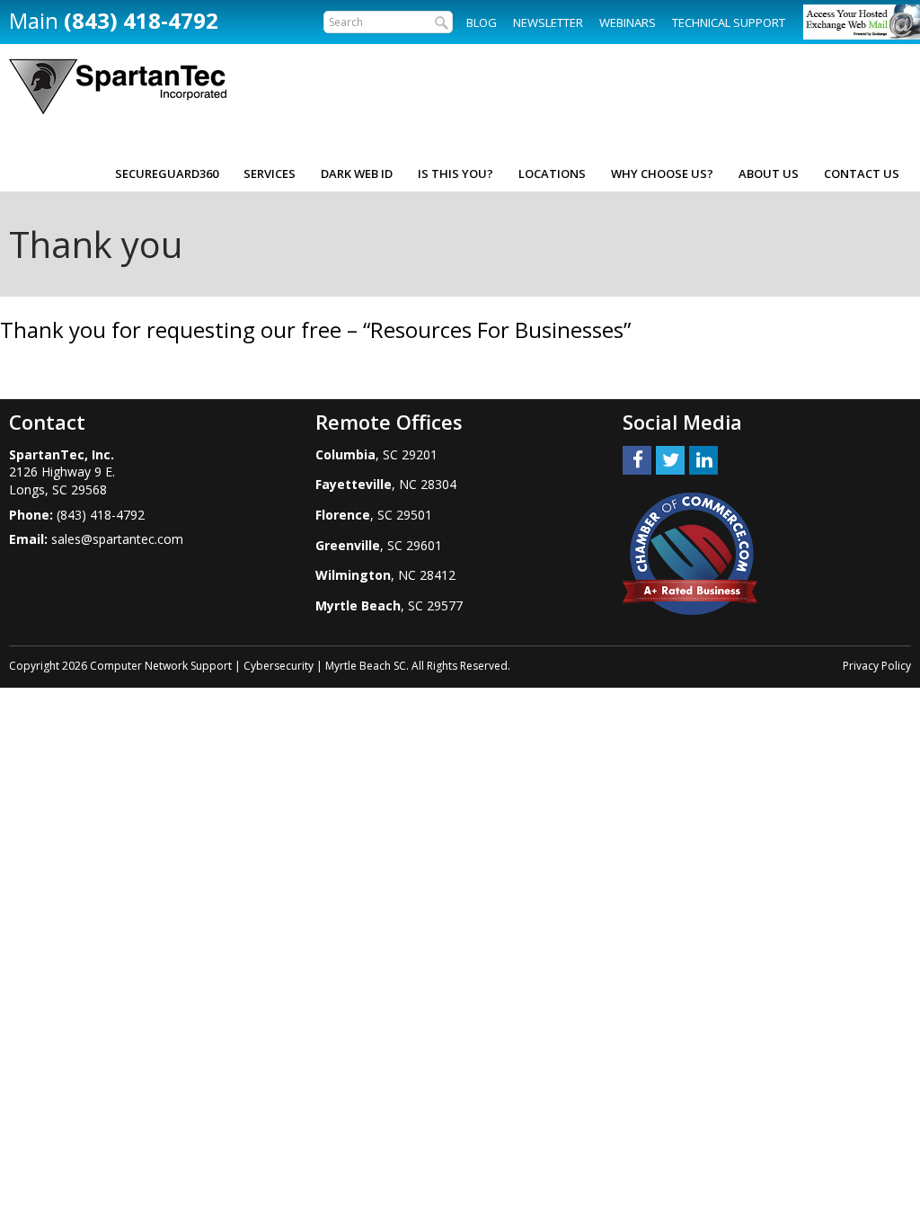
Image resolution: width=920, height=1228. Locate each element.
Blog (481, 22)
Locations (552, 173)
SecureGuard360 (166, 173)
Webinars (627, 22)
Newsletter (548, 22)
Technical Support (728, 22)
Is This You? (455, 173)
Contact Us (861, 173)
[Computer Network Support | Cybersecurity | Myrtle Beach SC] (117, 86)
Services (269, 173)
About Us (769, 173)
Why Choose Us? (662, 173)
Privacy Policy (877, 665)
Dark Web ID (357, 173)
